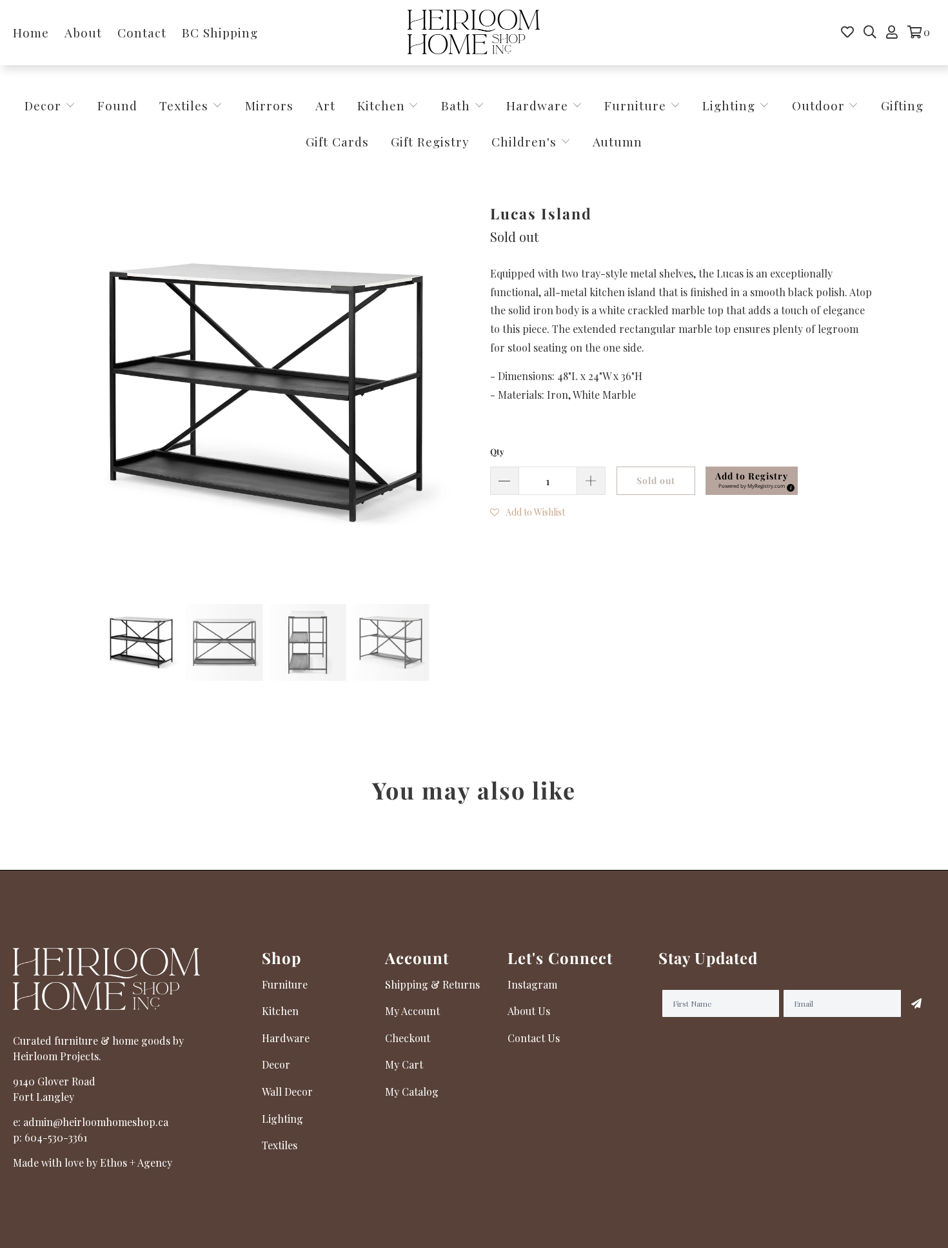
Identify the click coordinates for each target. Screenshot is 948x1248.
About (83, 32)
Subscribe (916, 1003)
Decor (45, 105)
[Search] (870, 32)
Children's (525, 141)
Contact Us (534, 1038)
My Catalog (412, 1091)
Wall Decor (287, 1091)
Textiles (185, 105)
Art (325, 105)
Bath (457, 105)
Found (117, 105)
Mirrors (269, 105)
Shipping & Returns (432, 984)
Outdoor (820, 105)
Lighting (730, 105)
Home (31, 32)
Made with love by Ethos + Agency (92, 1162)
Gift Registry (430, 141)
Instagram (532, 984)
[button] (527, 511)
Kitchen (381, 105)
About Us (529, 1011)
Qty (497, 451)
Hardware (539, 105)
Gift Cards (337, 141)
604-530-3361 (56, 1137)
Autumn (617, 141)
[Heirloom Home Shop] (474, 32)
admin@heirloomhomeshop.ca (95, 1122)
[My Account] (892, 32)
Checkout (407, 1038)
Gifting (902, 105)
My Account (412, 1011)
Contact (141, 32)
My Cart (404, 1064)
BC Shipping (220, 32)
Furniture (635, 105)
